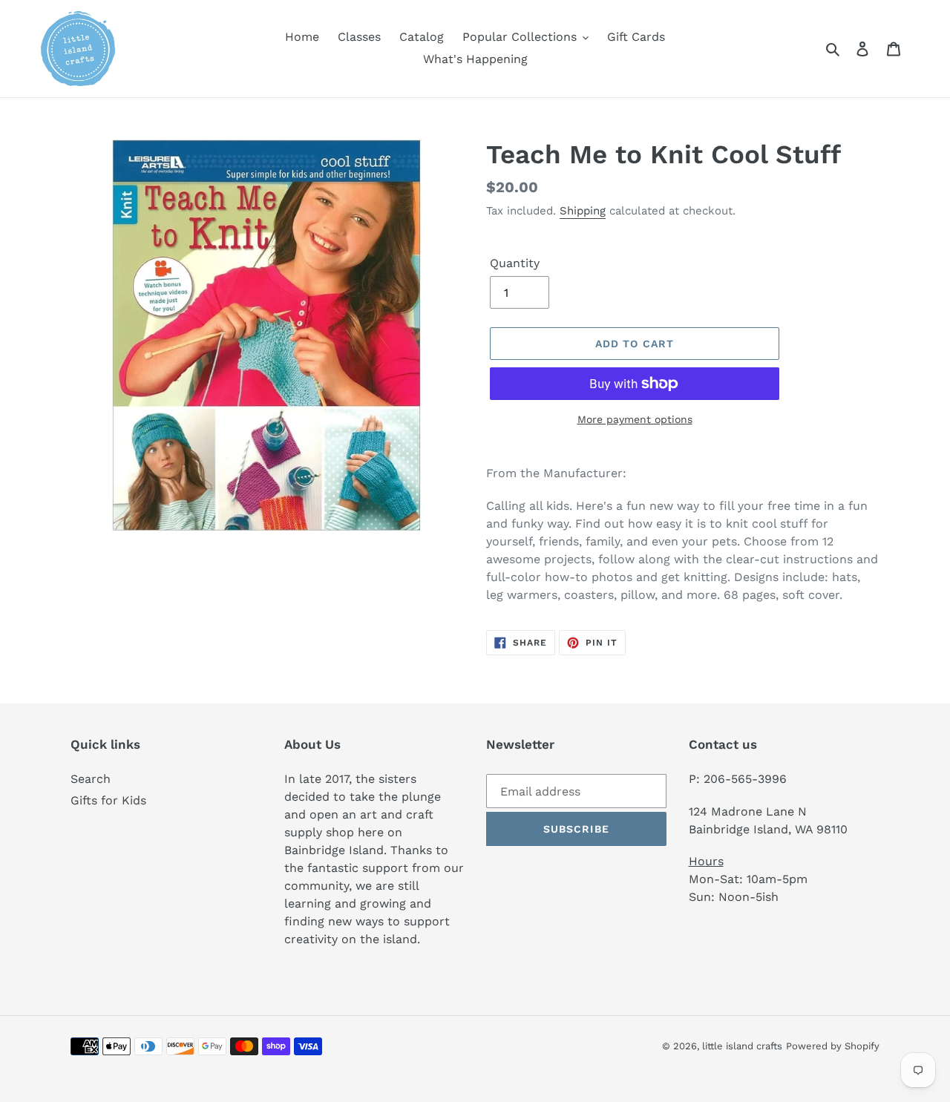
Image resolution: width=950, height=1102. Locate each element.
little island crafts (742, 1046)
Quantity (515, 263)
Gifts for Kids (108, 800)
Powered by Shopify (832, 1046)
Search (91, 779)
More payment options (634, 419)
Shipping (583, 210)
